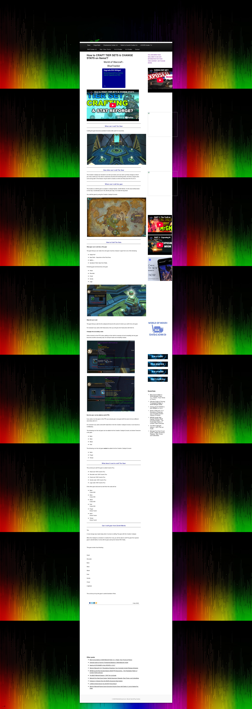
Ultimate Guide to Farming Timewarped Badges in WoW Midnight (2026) (109, 662)
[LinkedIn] (94, 603)
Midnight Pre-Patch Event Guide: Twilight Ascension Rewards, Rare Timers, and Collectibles (114, 678)
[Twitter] (92, 603)
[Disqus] (114, 631)
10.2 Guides (128, 49)
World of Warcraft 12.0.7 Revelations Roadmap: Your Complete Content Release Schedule (114, 668)
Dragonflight (97, 45)
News (88, 45)
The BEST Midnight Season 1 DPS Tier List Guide (103, 675)
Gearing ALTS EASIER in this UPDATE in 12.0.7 (102, 665)
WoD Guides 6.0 (92, 49)
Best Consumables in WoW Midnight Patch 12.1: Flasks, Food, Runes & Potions (111, 660)
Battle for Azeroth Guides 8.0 (129, 45)
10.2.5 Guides (118, 49)
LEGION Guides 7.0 (146, 45)
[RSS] (96, 603)
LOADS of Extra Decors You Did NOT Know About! (103, 683)
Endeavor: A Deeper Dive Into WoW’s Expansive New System (106, 681)
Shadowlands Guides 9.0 (110, 45)
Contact (137, 49)
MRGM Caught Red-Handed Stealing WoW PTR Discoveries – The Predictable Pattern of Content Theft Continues (157, 420)
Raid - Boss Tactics (105, 49)
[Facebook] (90, 603)
